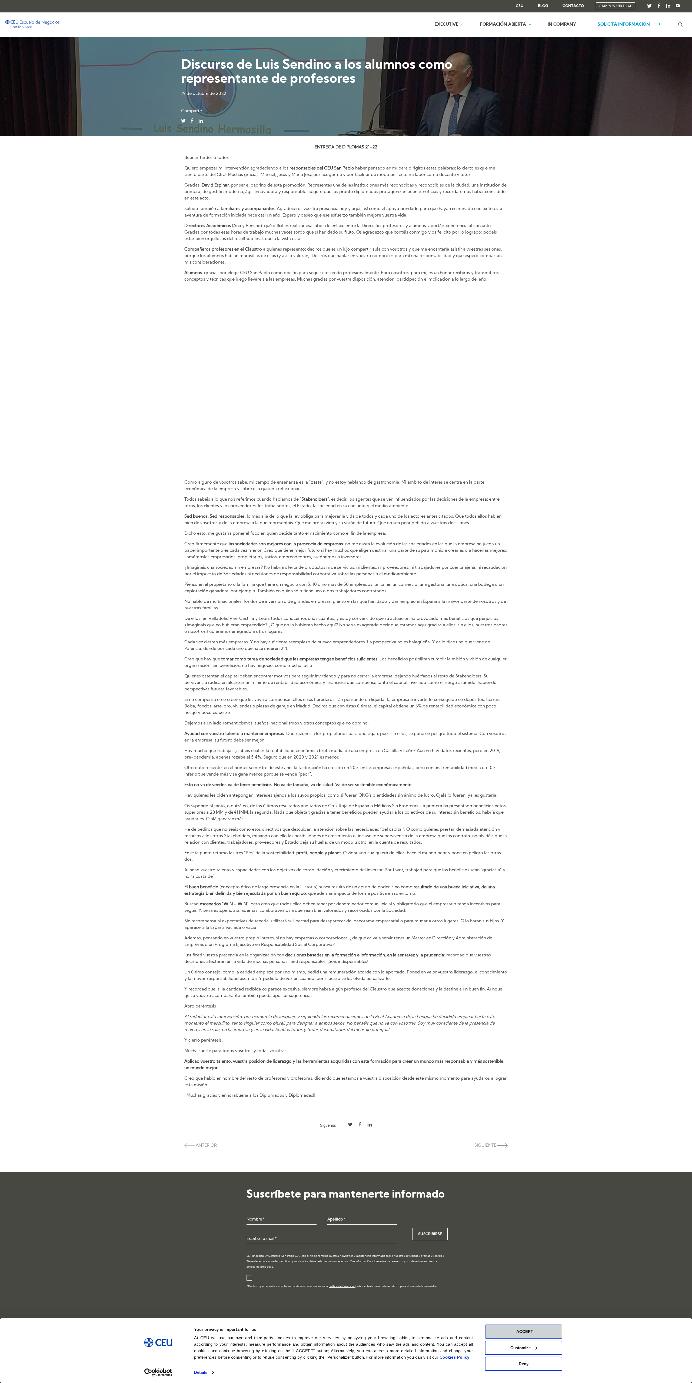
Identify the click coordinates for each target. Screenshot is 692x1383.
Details (200, 1372)
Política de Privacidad (342, 1286)
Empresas (191, 51)
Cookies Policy (455, 1357)
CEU (520, 6)
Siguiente (485, 1145)
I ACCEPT (523, 1331)
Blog (543, 6)
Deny (523, 1363)
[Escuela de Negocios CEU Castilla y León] (32, 24)
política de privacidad (260, 1266)
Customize (520, 1347)
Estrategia (213, 51)
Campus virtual (615, 6)
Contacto (573, 6)
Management (238, 51)
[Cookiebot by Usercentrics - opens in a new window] (158, 1372)
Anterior (206, 1145)
